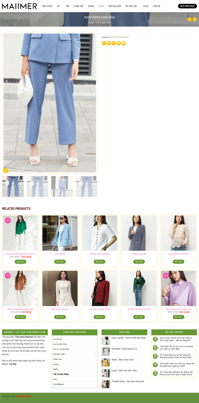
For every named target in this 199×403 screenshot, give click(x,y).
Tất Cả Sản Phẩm (103, 23)
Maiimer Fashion (24, 396)
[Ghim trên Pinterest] (118, 43)
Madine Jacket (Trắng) (99, 254)
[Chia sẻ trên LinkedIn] (123, 43)
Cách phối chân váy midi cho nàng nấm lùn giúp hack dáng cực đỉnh (177, 364)
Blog (145, 6)
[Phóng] (5, 170)
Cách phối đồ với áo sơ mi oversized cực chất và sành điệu (176, 347)
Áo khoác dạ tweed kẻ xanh (139, 309)
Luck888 (5, 399)
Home (90, 23)
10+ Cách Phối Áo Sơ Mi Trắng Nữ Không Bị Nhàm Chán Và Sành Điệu (175, 356)
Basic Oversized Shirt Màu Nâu (20, 309)
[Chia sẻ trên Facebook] (104, 43)
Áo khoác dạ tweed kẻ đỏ (99, 309)
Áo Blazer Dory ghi (139, 254)
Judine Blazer (60, 254)
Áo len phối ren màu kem (178, 254)
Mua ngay (20, 262)
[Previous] (7, 103)
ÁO (58, 6)
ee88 (18, 399)
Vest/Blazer (114, 6)
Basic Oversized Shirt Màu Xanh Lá (20, 254)
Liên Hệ (156, 6)
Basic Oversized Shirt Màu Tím (178, 309)
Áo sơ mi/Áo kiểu (61, 349)
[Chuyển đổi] (95, 354)
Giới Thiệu (47, 6)
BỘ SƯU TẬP (131, 6)
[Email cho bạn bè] (114, 43)
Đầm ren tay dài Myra (60, 309)
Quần (101, 6)
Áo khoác (57, 339)
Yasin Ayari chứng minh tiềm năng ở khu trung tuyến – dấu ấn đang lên (176, 339)
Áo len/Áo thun (60, 344)
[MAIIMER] (19, 6)
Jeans (91, 6)
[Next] (92, 103)
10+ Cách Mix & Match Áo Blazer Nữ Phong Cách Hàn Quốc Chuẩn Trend (176, 373)
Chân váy (78, 6)
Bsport (12, 399)
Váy (67, 6)
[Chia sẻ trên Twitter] (109, 43)
